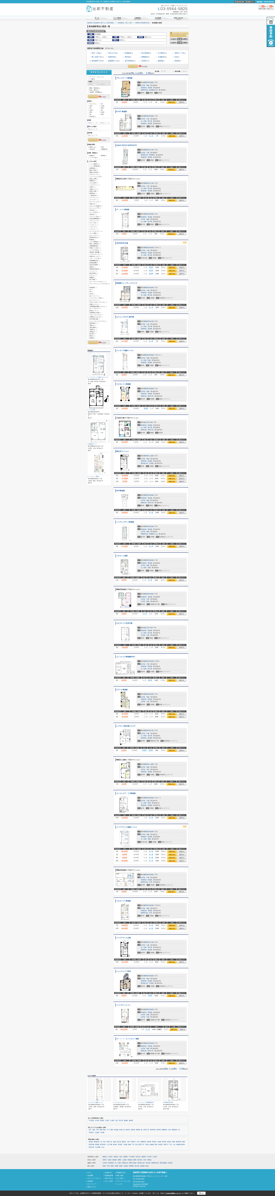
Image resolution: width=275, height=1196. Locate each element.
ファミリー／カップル (123, 1181)
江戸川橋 (109, 1144)
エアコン (93, 275)
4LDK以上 (92, 116)
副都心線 (143, 396)
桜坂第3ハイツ (93, 444)
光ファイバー (94, 296)
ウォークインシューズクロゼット (99, 284)
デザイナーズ (94, 174)
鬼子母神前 (130, 61)
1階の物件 (93, 327)
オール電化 (93, 233)
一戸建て (92, 79)
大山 (174, 1144)
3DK (90, 112)
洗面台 (92, 267)
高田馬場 (91, 1144)
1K (102, 104)
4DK (102, 114)
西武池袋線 (163, 1163)
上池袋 (151, 456)
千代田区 (91, 1120)
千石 (133, 1144)
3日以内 (92, 149)
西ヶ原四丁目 (98, 57)
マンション (100, 77)
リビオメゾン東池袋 (123, 901)
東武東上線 (144, 463)
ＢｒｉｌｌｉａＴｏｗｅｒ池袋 (127, 1039)
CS (91, 289)
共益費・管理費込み (95, 92)
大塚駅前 (162, 57)
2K (90, 108)
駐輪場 (92, 239)
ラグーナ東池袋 (122, 689)
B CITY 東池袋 (121, 111)
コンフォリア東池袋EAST (125, 657)
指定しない (93, 147)
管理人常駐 (93, 191)
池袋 (147, 85)
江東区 (112, 1120)
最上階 (92, 334)
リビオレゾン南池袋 (123, 384)
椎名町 (128, 1129)
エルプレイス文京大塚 (124, 623)
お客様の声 (108, 1172)
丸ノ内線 (143, 121)
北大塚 (151, 150)
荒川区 (121, 1120)
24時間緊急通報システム (98, 306)
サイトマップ (92, 1184)
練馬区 (131, 1120)
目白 (90, 1129)
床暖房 (92, 277)
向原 (176, 57)
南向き (92, 336)
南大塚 (151, 321)
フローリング (94, 221)
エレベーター (94, 235)
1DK (90, 106)
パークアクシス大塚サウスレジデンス (100, 377)
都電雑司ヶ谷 (114, 61)
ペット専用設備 (95, 166)
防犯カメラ (93, 310)
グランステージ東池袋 (124, 78)
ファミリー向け (95, 216)
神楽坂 (160, 1144)
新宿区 (102, 1120)
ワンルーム (92, 104)
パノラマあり (93, 157)
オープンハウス (95, 202)
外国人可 (93, 204)
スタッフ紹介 (109, 1181)
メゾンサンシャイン (123, 1005)
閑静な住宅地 (94, 172)
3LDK (102, 112)
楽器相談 (93, 168)
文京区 (147, 422)
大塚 (147, 119)
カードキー (93, 199)
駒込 (104, 1129)
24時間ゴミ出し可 (96, 317)
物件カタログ (92, 1187)
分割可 (92, 187)
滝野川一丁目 (180, 53)
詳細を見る (171, 102)
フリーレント (94, 197)
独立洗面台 (93, 273)
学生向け (93, 210)
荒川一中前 (96, 53)
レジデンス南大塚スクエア (126, 726)
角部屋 (92, 338)
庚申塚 (128, 57)
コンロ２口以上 (95, 250)
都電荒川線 (144, 90)
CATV (92, 294)
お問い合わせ (109, 1178)
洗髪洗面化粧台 (95, 269)
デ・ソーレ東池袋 (122, 209)
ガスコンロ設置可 (95, 206)
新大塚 (150, 121)
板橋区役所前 (180, 1144)
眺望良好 (93, 193)
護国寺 (124, 1141)
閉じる (201, 1193)
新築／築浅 (119, 1175)
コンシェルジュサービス (98, 321)
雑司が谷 (150, 396)
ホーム (90, 1172)
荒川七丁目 (113, 53)
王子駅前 (162, 53)
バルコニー (93, 229)
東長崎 (133, 1129)
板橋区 (126, 1120)
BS (91, 291)
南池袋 (151, 82)
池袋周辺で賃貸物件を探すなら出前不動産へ (150, 1172)
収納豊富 (93, 287)
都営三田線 (132, 1163)
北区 (116, 1120)
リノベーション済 (95, 176)
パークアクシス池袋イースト (126, 827)
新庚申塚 (112, 57)
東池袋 (150, 87)
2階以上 (92, 325)
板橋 (129, 1144)
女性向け (93, 214)
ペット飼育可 (94, 164)
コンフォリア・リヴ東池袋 (126, 793)
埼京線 (148, 1163)
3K (102, 110)
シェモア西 (92, 410)
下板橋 (102, 1132)
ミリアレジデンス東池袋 (125, 522)
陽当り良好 (93, 170)
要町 (112, 1129)
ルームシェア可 (95, 208)
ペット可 (119, 1184)
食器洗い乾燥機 (95, 252)
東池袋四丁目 (98, 61)
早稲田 (177, 61)
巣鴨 (101, 1129)
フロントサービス (95, 315)
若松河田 (91, 1147)
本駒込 (149, 1160)
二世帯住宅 (93, 195)
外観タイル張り (95, 248)
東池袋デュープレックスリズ (126, 283)
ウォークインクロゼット (98, 281)
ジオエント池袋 (122, 556)
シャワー (93, 271)
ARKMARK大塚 (122, 243)
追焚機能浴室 (94, 260)
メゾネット (93, 225)
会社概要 (90, 1175)
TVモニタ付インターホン (98, 302)
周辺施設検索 (109, 1175)
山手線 (143, 85)
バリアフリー (94, 185)
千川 (108, 1129)
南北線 (170, 1163)
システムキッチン (95, 254)
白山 (103, 1147)
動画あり (104, 155)
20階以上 (93, 331)
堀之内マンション (122, 451)
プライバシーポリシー (95, 1178)
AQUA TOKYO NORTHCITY (126, 145)
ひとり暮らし (120, 1178)
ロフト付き (93, 223)
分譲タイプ (93, 189)
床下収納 (93, 279)
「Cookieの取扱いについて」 (173, 1193)
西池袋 (130, 1160)
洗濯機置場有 (94, 246)
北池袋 (151, 463)
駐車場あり (93, 323)
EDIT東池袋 (120, 490)
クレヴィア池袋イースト (125, 350)
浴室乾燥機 (93, 263)
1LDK (102, 106)
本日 (102, 147)
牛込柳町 (98, 1147)
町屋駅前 (129, 53)
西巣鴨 (138, 1129)
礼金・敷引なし (94, 90)
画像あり (92, 155)
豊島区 (147, 82)
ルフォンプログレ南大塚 (125, 317)
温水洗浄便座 (94, 265)
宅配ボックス (94, 304)
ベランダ (93, 227)
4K (90, 114)
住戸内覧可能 (94, 319)
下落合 (147, 1144)
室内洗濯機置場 (95, 218)
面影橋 (161, 61)
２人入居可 (93, 183)
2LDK (91, 110)
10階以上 (93, 329)
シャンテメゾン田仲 (123, 971)
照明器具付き (94, 237)
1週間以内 (104, 149)
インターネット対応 (96, 298)
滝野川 (105, 1160)
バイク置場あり (95, 242)
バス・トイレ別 (95, 258)
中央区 (97, 1120)
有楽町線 (143, 87)
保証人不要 (93, 178)
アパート (92, 77)
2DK (102, 108)
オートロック (94, 300)
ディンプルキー (95, 308)
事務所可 (93, 181)
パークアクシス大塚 (123, 938)
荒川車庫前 (146, 53)
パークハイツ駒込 (94, 476)
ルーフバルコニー (95, 231)
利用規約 (90, 1181)
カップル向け (94, 212)
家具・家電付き (95, 244)
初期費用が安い (121, 1172)
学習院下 (145, 61)
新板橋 (152, 1144)
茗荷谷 (169, 1141)
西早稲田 (103, 1144)
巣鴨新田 (145, 57)
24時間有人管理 (95, 313)
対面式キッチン (95, 256)
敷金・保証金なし (95, 88)
